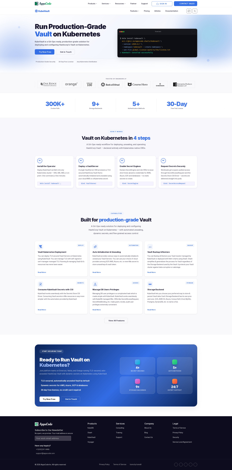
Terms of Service (119, 464)
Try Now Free (45, 52)
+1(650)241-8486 (42, 449)
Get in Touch (66, 52)
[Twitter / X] (181, 464)
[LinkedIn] (186, 464)
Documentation (171, 11)
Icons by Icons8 (135, 464)
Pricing (147, 11)
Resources (119, 4)
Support (144, 4)
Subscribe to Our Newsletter (49, 430)
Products (91, 4)
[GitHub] (176, 464)
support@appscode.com (45, 453)
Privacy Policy (104, 464)
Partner (133, 4)
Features (134, 11)
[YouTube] (195, 464)
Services (105, 4)
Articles (157, 11)
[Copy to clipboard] (193, 31)
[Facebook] (190, 464)
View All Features (117, 320)
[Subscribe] (68, 438)
